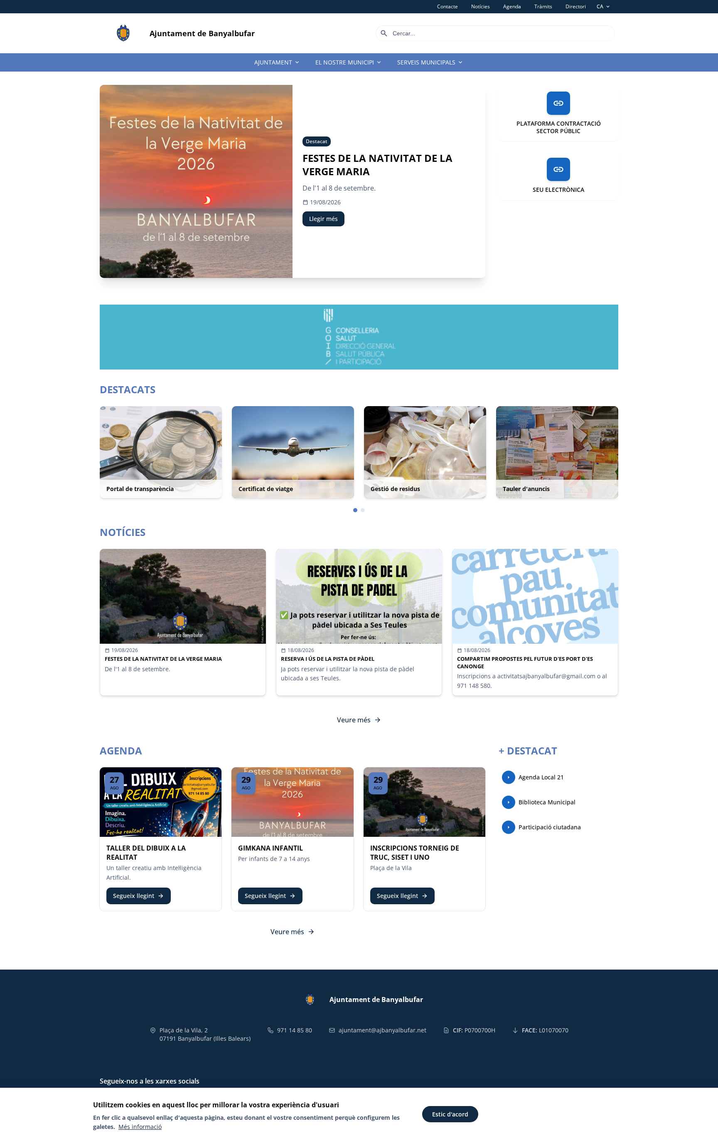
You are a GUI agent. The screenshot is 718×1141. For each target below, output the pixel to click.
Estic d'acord (450, 1114)
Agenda (512, 6)
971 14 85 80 (294, 1030)
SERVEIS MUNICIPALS (430, 62)
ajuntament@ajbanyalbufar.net (382, 1030)
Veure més (359, 719)
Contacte (447, 6)
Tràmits (543, 6)
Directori (576, 6)
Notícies (480, 6)
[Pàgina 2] (363, 510)
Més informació (140, 1127)
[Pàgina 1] (355, 510)
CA (604, 6)
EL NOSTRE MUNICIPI (348, 62)
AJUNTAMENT (277, 62)
